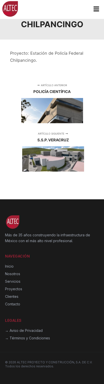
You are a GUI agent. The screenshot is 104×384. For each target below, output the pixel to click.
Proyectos (13, 289)
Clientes (11, 296)
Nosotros (12, 274)
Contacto (12, 304)
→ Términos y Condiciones (27, 338)
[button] (96, 9)
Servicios (12, 281)
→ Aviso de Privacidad (24, 330)
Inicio (9, 266)
